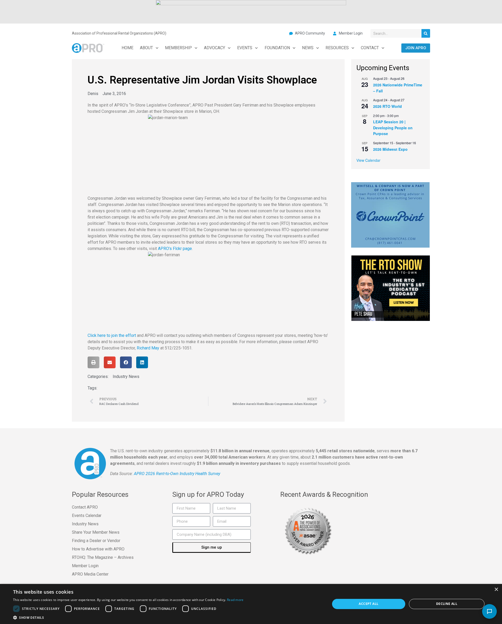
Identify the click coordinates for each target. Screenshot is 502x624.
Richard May (148, 348)
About (146, 47)
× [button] (496, 590)
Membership (178, 47)
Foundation (277, 47)
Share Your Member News (95, 532)
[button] (93, 362)
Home (127, 47)
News (307, 47)
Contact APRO (85, 507)
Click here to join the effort (112, 335)
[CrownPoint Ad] (390, 214)
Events (244, 47)
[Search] (425, 33)
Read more (235, 600)
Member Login (85, 565)
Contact (370, 47)
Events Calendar (86, 515)
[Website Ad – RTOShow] (390, 287)
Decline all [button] (446, 603)
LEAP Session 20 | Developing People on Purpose (393, 127)
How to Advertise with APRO (98, 549)
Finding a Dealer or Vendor (96, 540)
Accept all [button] (368, 603)
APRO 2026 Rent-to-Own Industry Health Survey (177, 473)
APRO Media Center (90, 574)
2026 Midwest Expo (390, 149)
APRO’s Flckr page (175, 248)
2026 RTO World (387, 106)
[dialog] (251, 604)
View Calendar (368, 160)
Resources (337, 47)
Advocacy (214, 47)
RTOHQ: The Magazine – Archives (103, 557)
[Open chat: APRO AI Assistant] (489, 611)
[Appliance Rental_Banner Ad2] (251, 11)
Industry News (126, 376)
